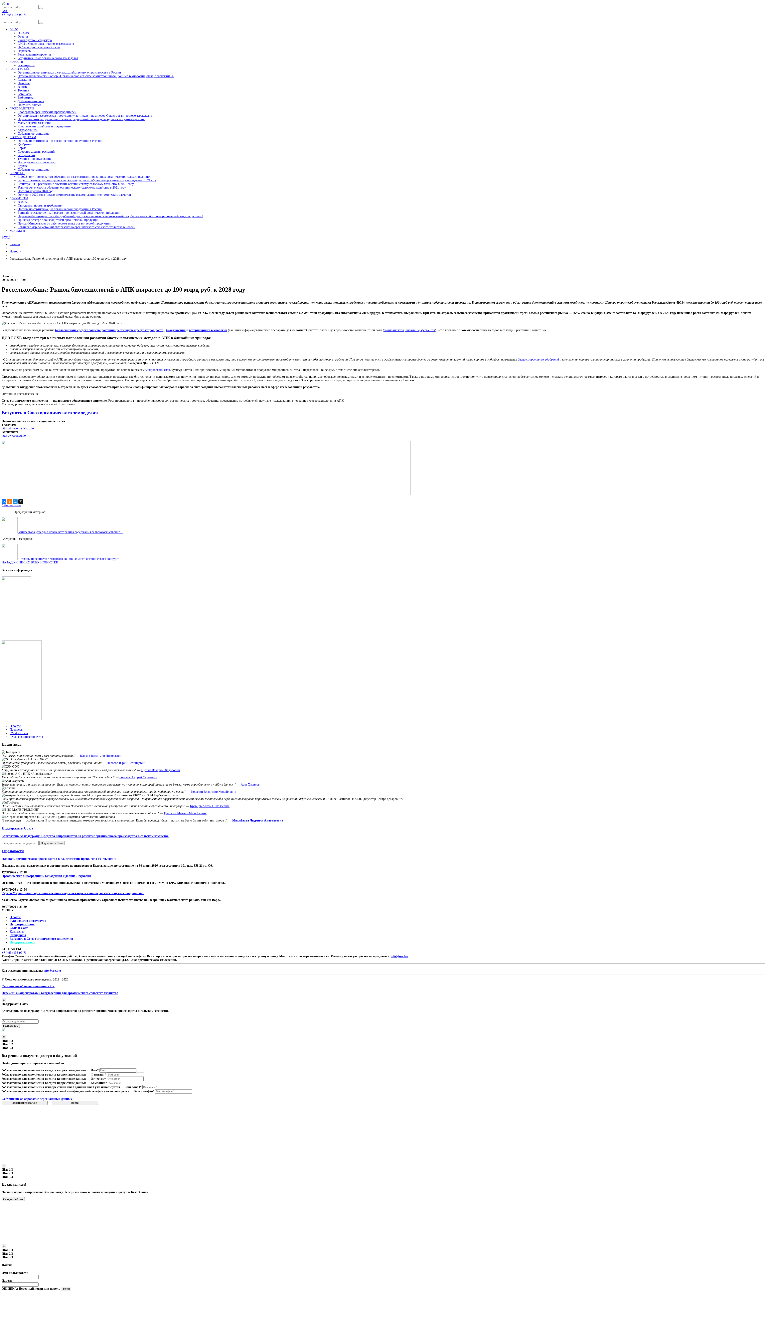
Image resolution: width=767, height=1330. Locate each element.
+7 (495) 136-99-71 (14, 952)
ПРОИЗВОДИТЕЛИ (22, 108)
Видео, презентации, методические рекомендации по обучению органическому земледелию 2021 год (87, 180)
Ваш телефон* (144, 1091)
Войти (74, 1102)
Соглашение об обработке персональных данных (37, 1099)
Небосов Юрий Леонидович (125, 763)
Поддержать (10, 1025)
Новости (15, 251)
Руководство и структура (28, 920)
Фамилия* (98, 1074)
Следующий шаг (13, 1199)
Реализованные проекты (34, 54)
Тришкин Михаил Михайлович (185, 813)
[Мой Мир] (15, 501)
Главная (15, 244)
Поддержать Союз (52, 843)
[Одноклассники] (9, 501)
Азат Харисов (250, 784)
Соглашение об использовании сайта (28, 986)
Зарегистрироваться (24, 1102)
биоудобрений (176, 330)
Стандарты (18, 935)
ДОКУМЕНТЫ (19, 198)
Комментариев (11, 505)
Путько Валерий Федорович (160, 770)
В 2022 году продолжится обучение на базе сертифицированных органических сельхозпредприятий (86, 176)
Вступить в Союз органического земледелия (48, 58)
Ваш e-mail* (133, 1087)
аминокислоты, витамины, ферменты (409, 330)
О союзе (15, 917)
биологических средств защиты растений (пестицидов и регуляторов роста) (109, 330)
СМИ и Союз (19, 928)
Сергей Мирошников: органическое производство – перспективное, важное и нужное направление (73, 893)
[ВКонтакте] (4, 501)
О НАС (14, 29)
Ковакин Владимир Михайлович (213, 791)
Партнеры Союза (22, 924)
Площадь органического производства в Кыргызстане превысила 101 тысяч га (59, 858)
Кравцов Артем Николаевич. (210, 806)
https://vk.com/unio (14, 435)
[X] (20, 501)
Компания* (99, 1083)
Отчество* (98, 1078)
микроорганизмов (157, 369)
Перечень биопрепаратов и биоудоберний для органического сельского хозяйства (60, 993)
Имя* (95, 1070)
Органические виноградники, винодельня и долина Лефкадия (46, 876)
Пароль (7, 1280)
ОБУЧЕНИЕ (17, 173)
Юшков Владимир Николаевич (101, 755)
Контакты (17, 931)
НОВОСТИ (16, 61)
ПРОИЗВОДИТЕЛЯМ (23, 137)
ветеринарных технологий (208, 330)
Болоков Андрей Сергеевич (138, 777)
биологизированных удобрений (538, 359)
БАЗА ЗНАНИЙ (19, 69)
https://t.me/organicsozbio (18, 428)
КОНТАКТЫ (17, 230)
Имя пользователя (15, 1272)
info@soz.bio (399, 956)
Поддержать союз (22, 942)
